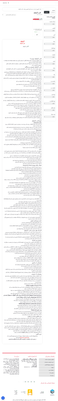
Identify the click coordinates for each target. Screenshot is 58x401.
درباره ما (52, 375)
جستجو (53, 10)
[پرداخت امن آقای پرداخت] (15, 392)
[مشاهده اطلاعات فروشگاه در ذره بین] (23, 392)
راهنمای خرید (51, 370)
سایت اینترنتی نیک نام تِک (24, 337)
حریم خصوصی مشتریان (49, 362)
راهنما (52, 367)
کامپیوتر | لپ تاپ (36, 9)
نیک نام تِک (17, 358)
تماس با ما (52, 372)
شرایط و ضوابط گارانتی (49, 364)
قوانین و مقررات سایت (49, 359)
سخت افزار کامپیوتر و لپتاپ (28, 9)
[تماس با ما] (3, 398)
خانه (40, 9)
